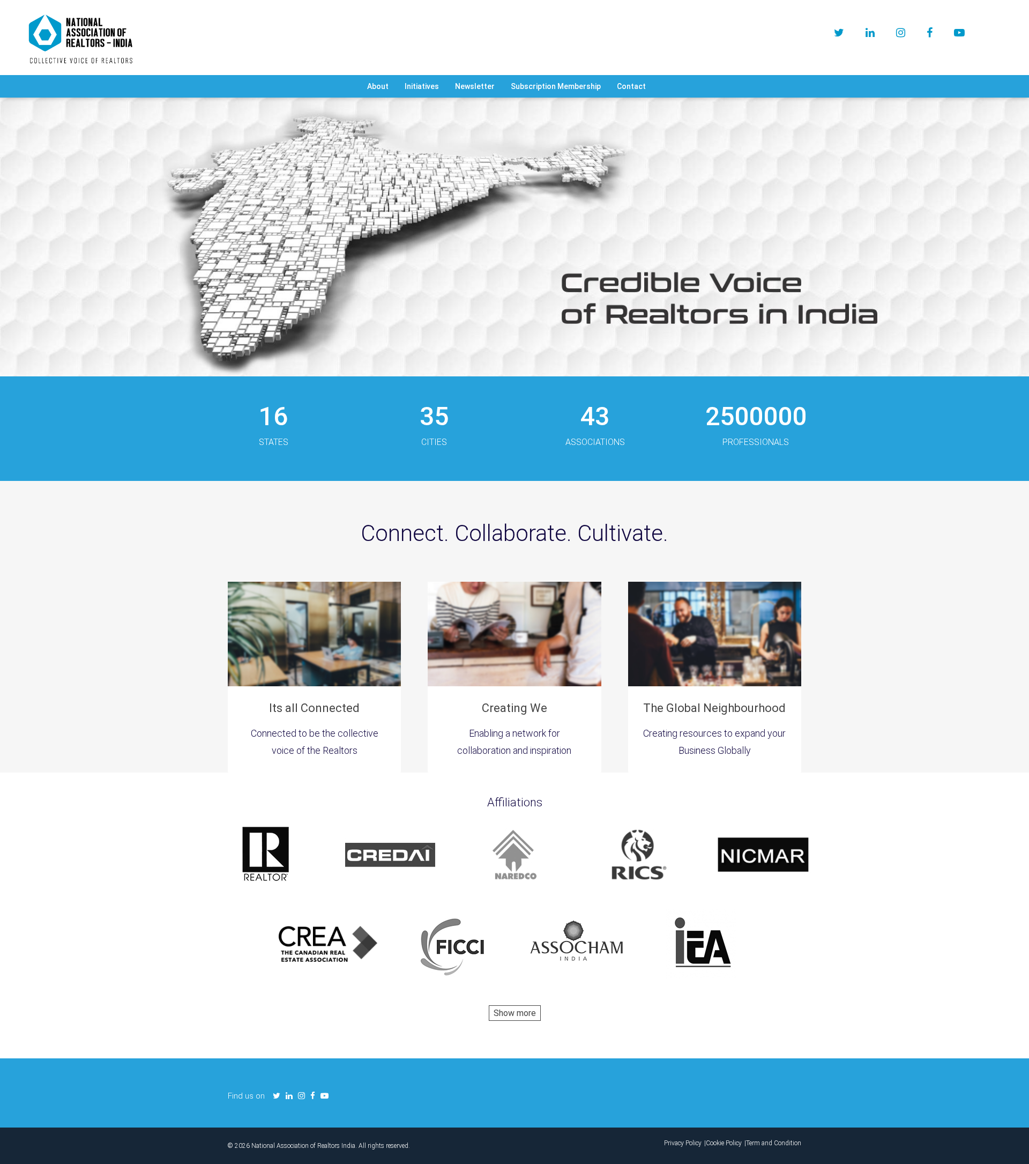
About (378, 86)
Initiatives (422, 86)
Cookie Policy (724, 1143)
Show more (515, 1013)
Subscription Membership (556, 86)
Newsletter (475, 86)
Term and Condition (773, 1143)
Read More (514, 285)
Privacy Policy (683, 1143)
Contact (631, 86)
